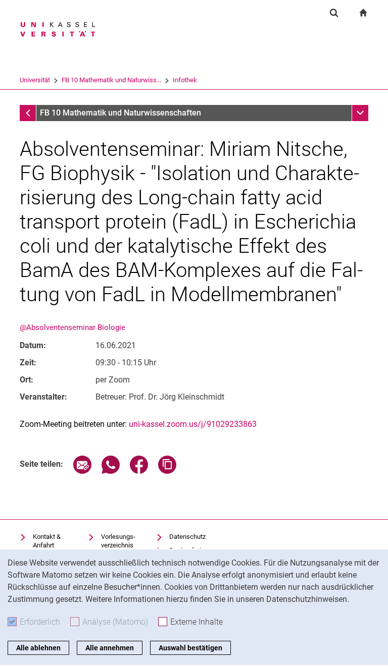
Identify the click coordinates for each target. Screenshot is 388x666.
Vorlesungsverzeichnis (118, 541)
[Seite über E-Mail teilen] (82, 471)
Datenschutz (187, 536)
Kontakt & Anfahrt (47, 541)
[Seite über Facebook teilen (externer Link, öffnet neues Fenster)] (139, 471)
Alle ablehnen (38, 648)
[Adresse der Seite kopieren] (167, 471)
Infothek (185, 80)
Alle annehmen (109, 648)
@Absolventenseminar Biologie (72, 327)
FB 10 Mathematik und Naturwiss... (111, 80)
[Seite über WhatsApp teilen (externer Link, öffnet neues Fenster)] (111, 471)
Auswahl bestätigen (190, 648)
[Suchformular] (334, 13)
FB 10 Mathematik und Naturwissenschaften (120, 113)
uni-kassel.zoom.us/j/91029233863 (193, 424)
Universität (35, 80)
